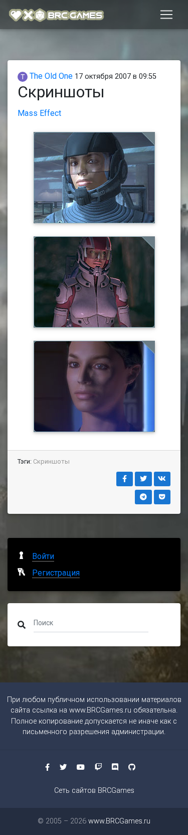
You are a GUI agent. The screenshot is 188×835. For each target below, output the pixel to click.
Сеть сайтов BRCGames (94, 790)
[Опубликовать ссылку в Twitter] (143, 479)
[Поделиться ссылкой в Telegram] (143, 497)
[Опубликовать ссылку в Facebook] (124, 479)
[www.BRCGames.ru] (56, 14)
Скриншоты (51, 461)
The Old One (50, 76)
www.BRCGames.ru (100, 710)
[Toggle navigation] (166, 14)
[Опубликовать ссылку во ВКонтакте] (162, 479)
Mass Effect (39, 113)
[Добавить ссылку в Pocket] (162, 497)
